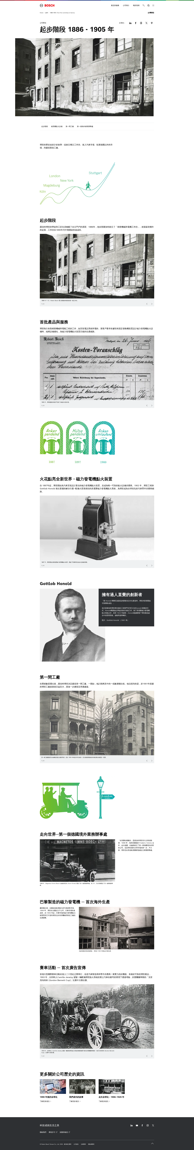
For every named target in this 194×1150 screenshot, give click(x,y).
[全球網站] (148, 5)
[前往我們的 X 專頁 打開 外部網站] (153, 1127)
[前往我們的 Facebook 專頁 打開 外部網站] (142, 1127)
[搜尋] (143, 5)
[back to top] (152, 1143)
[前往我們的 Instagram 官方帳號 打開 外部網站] (147, 1127)
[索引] (153, 5)
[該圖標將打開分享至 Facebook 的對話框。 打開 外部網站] (135, 23)
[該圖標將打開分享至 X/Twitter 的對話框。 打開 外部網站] (146, 23)
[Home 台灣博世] (47, 5)
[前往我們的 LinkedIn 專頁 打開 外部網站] (131, 1127)
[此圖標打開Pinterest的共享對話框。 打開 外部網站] (151, 23)
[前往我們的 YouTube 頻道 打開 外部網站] (136, 1127)
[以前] (146, 303)
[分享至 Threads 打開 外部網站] (141, 23)
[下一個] (151, 303)
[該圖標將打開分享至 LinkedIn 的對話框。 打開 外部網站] (130, 23)
